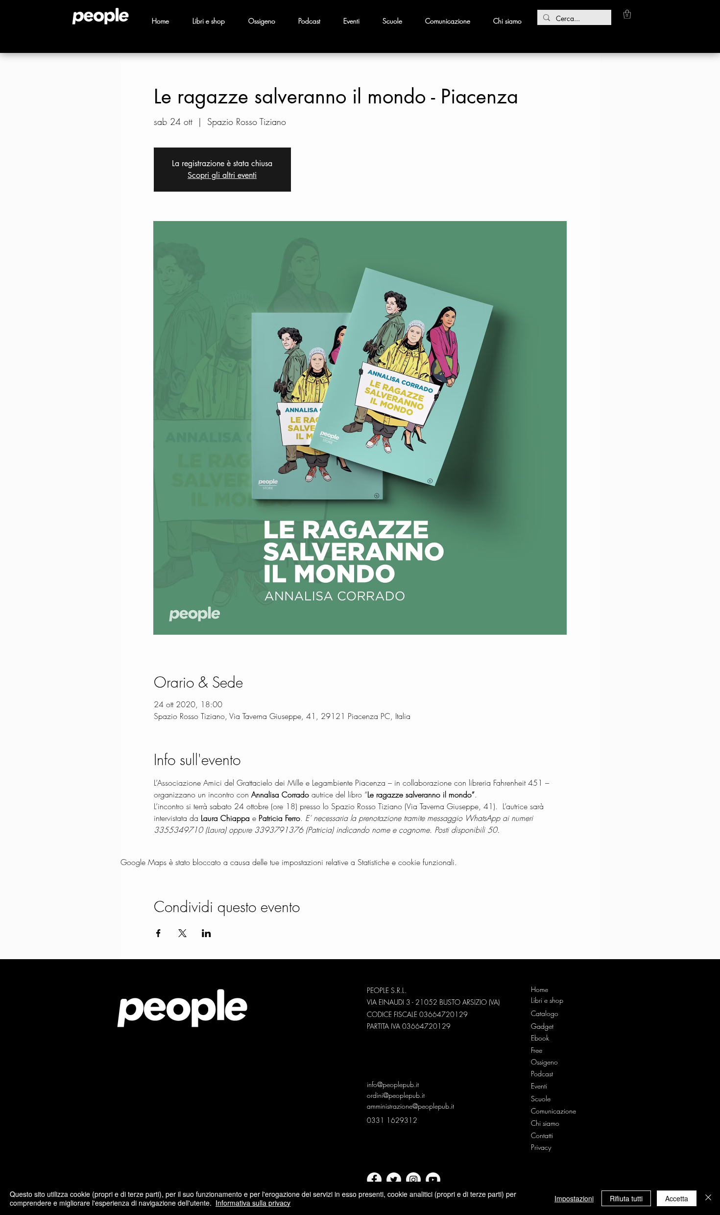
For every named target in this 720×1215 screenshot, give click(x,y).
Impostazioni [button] (574, 1198)
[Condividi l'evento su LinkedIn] (206, 933)
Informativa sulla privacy (253, 1203)
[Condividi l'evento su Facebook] (158, 933)
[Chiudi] (708, 1198)
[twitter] (393, 1179)
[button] (627, 14)
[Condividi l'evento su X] (182, 933)
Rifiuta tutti (626, 1198)
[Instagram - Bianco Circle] (413, 1179)
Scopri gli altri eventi (222, 175)
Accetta (676, 1198)
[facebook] (374, 1179)
